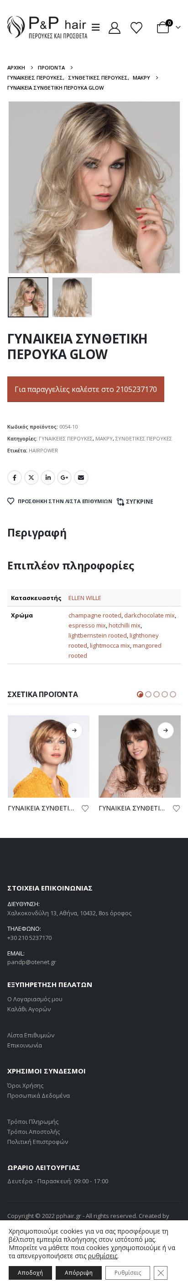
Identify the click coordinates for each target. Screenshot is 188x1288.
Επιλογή (76, 730)
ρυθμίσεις (102, 1256)
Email (81, 477)
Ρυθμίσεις (128, 1273)
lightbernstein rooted (97, 635)
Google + (64, 477)
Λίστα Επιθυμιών (30, 1035)
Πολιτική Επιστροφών (37, 1142)
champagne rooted (94, 615)
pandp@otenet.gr (31, 962)
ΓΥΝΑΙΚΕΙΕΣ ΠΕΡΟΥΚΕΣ (66, 438)
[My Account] (114, 27)
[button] (98, 27)
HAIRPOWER (43, 450)
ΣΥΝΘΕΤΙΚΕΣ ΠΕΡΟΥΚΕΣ (143, 438)
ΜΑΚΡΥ (104, 438)
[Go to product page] (50, 756)
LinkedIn (48, 477)
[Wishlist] (136, 27)
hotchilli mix (125, 625)
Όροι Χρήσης (25, 1085)
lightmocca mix (110, 645)
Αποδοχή (30, 1273)
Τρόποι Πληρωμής (32, 1121)
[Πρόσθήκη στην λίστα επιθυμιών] (86, 807)
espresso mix (87, 625)
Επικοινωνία (24, 1045)
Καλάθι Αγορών (29, 1009)
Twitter (31, 477)
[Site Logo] (47, 27)
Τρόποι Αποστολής (33, 1131)
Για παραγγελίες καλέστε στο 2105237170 (86, 389)
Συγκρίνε (139, 501)
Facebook (14, 477)
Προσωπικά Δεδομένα (38, 1095)
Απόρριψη (79, 1273)
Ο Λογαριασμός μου (35, 999)
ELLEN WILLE (84, 598)
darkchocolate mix (149, 615)
